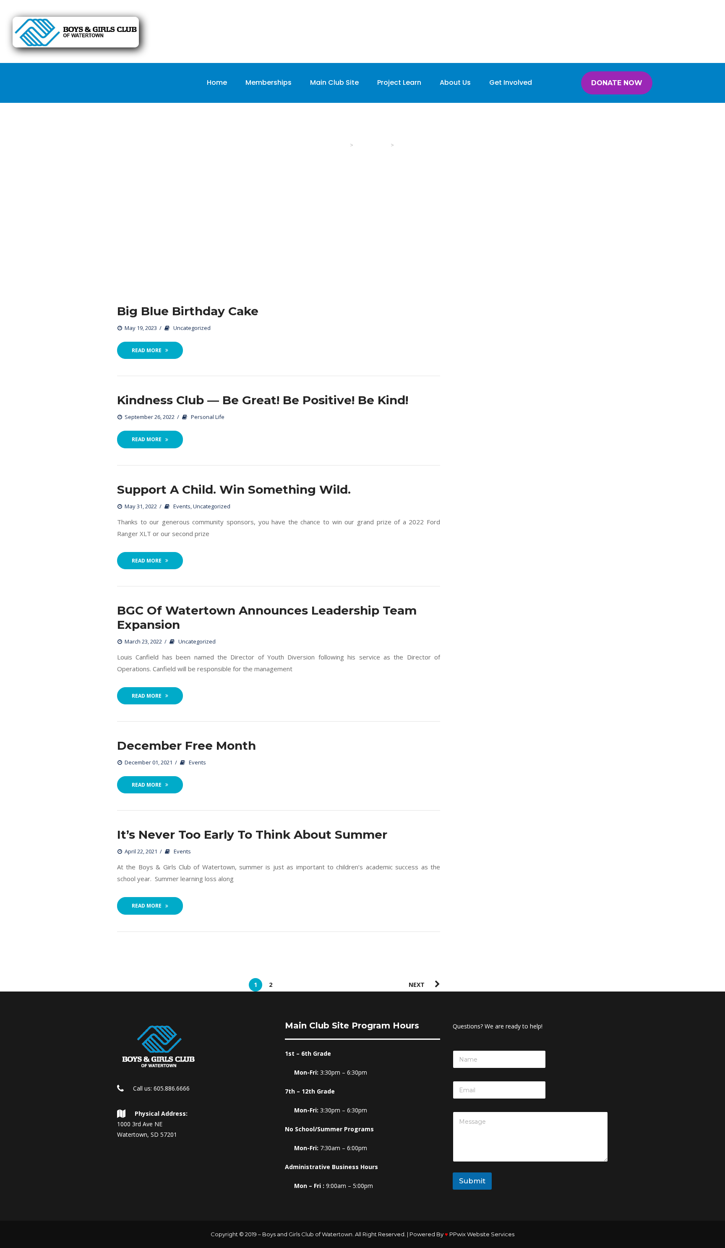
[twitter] (511, 8)
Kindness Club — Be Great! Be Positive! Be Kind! (262, 400)
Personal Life (207, 417)
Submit (472, 1181)
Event (181, 506)
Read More (147, 350)
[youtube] (569, 8)
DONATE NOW (616, 83)
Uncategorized (192, 328)
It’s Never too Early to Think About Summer (252, 834)
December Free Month (186, 745)
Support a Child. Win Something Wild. (234, 489)
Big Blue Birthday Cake (187, 311)
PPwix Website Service (481, 1234)
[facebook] (550, 8)
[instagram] (530, 8)
